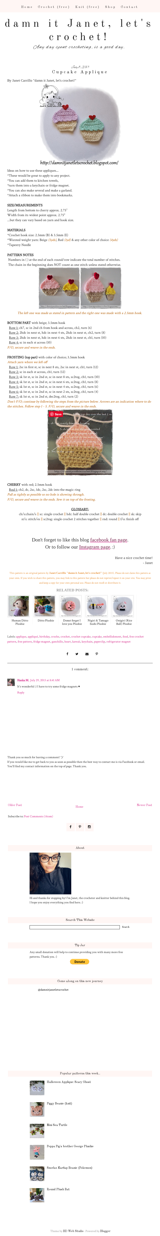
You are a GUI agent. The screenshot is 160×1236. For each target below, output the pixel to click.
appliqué (33, 636)
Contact (129, 7)
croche (55, 636)
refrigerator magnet (118, 641)
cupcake (97, 636)
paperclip (99, 641)
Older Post (15, 805)
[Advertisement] (84, 787)
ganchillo (57, 641)
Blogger (105, 1231)
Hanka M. (23, 680)
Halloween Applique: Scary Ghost (69, 1082)
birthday (44, 636)
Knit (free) (87, 7)
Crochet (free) (54, 7)
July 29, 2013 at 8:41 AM (45, 680)
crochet (65, 636)
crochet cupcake (81, 636)
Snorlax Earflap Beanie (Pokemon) (69, 1167)
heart (67, 641)
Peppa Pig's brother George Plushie (70, 1146)
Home (27, 7)
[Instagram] (89, 827)
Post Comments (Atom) (38, 816)
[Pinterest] (80, 827)
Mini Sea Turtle (57, 1125)
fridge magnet (41, 641)
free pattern (25, 641)
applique (21, 636)
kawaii (76, 641)
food (125, 636)
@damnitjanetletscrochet (53, 990)
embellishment (112, 636)
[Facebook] (70, 827)
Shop (110, 7)
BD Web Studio (73, 1231)
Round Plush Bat (58, 1189)
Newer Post (144, 805)
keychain (87, 641)
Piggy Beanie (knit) (59, 1103)
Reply (20, 692)
